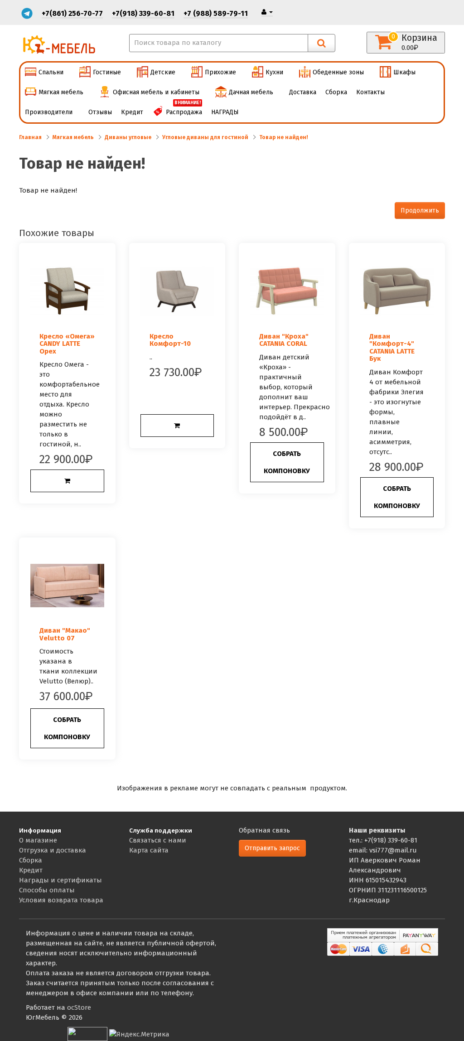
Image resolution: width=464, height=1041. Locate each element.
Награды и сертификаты (60, 880)
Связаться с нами (157, 840)
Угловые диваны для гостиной (205, 137)
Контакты (370, 92)
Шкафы (404, 72)
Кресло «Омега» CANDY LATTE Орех (67, 343)
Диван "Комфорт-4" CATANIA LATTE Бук (392, 347)
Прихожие (220, 72)
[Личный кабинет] (267, 12)
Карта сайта (149, 850)
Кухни (274, 72)
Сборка (336, 92)
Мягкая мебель (61, 92)
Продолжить (420, 210)
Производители (48, 112)
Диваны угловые (128, 137)
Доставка (302, 92)
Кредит (132, 112)
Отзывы (100, 112)
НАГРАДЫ (225, 112)
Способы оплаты (47, 890)
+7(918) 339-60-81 (143, 13)
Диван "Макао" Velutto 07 (64, 634)
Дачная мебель (251, 92)
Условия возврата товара (61, 900)
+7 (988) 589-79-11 (216, 13)
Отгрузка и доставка (52, 850)
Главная (30, 137)
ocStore (79, 1007)
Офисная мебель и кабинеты (156, 92)
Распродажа (184, 109)
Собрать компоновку (287, 462)
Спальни (51, 72)
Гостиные (107, 72)
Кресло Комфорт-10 (170, 340)
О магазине (38, 840)
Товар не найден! (283, 137)
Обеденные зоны (338, 72)
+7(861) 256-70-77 (72, 13)
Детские (162, 72)
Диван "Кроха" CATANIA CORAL (284, 340)
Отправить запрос (272, 848)
